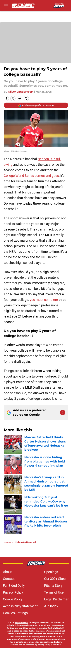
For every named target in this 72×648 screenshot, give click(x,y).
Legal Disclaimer (56, 599)
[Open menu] (6, 5)
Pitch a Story (53, 585)
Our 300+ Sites (55, 579)
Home (7, 542)
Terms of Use (54, 592)
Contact (9, 579)
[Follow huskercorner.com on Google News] (62, 412)
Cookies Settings (15, 613)
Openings (51, 572)
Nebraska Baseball (25, 542)
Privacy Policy (13, 592)
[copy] (26, 98)
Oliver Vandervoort (20, 91)
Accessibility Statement (20, 606)
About (7, 572)
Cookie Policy (13, 599)
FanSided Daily (14, 585)
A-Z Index (51, 606)
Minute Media (21, 622)
